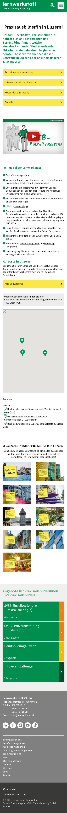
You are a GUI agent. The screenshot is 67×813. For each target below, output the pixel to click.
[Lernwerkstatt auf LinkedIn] (6, 726)
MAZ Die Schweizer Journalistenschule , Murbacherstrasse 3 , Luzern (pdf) (25, 418)
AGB (28, 803)
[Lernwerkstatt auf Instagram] (20, 726)
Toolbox (7, 764)
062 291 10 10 (18, 705)
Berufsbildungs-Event (15, 743)
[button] (45, 353)
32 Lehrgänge (21, 206)
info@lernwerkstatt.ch (23, 715)
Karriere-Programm (30, 243)
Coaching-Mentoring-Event (17, 750)
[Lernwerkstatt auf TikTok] (35, 726)
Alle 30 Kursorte (14, 283)
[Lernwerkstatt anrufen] (52, 5)
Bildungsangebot (12, 739)
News (6, 771)
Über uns (7, 768)
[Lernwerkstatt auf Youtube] (28, 726)
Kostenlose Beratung (17, 92)
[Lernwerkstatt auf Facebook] (13, 726)
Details (9, 102)
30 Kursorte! (9, 789)
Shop (5, 757)
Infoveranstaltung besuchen (21, 82)
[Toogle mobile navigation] (61, 5)
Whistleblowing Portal (44, 803)
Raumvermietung (12, 753)
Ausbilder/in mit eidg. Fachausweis (25, 193)
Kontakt (7, 775)
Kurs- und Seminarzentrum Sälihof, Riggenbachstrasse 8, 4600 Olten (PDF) (33, 301)
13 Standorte (12, 62)
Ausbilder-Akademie (14, 746)
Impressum (18, 800)
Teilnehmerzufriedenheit (18, 235)
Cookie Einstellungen (14, 803)
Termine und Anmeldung (19, 72)
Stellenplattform (12, 761)
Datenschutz (32, 800)
